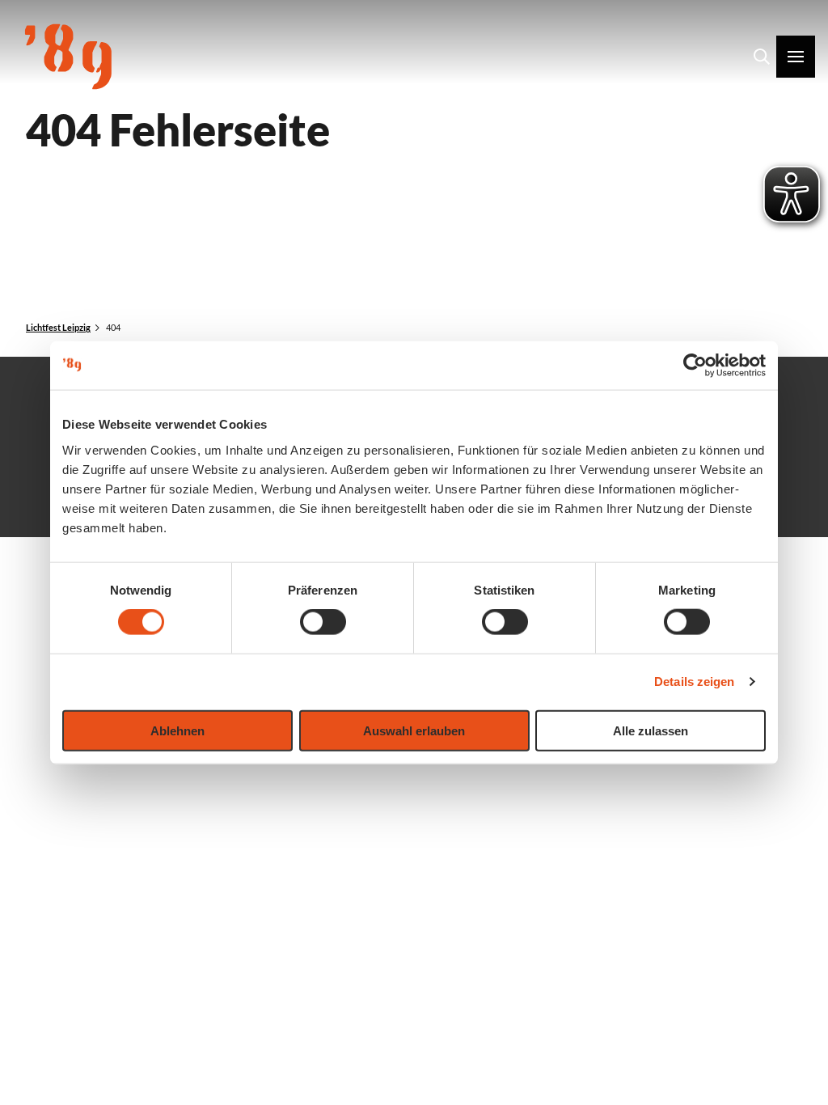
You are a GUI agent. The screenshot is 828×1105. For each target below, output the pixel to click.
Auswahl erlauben (414, 730)
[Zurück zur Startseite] (68, 56)
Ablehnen (177, 730)
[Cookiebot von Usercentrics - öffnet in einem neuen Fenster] (695, 366)
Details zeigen (694, 681)
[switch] (323, 622)
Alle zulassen (650, 730)
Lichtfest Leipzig (58, 327)
